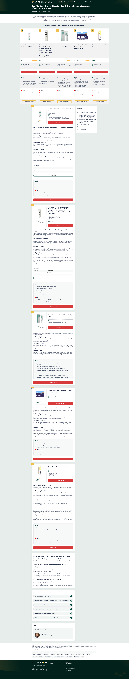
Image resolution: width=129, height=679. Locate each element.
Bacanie (65, 1)
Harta (50, 668)
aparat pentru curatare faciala (59, 656)
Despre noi (51, 663)
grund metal (88, 654)
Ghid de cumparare (82, 129)
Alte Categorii (92, 1)
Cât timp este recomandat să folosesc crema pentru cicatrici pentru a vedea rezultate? (52, 600)
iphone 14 (41, 652)
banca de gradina (47, 652)
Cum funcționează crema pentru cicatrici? (43, 596)
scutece (34, 654)
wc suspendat (35, 656)
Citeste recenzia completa (29, 101)
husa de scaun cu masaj (49, 656)
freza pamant (67, 654)
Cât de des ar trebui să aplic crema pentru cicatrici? (45, 613)
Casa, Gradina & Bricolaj (73, 1)
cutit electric (39, 654)
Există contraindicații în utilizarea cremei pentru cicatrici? (46, 617)
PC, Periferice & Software (84, 1)
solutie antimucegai (69, 656)
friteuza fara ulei (46, 654)
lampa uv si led (55, 652)
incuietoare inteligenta (63, 652)
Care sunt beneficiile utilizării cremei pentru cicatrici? (45, 604)
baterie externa (76, 656)
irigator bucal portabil (88, 652)
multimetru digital (60, 654)
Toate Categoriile (69, 670)
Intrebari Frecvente (82, 131)
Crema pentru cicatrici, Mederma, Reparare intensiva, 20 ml (86, 122)
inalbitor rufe (41, 656)
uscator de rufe (35, 652)
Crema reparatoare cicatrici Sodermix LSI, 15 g (87, 112)
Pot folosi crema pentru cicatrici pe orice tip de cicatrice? (46, 609)
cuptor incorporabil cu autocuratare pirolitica (76, 652)
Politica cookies (52, 665)
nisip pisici (72, 654)
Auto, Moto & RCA (59, 1)
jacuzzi (82, 656)
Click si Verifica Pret (28, 72)
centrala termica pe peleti (80, 654)
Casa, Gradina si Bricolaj (70, 666)
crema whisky (53, 654)
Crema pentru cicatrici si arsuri (84, 124)
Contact (50, 666)
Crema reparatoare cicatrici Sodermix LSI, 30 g (87, 119)
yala (94, 652)
